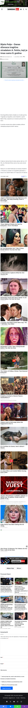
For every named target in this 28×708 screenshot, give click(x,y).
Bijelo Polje (11, 568)
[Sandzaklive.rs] (13, 9)
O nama (17, 697)
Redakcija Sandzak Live (7, 56)
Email (2, 663)
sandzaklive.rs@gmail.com (9, 697)
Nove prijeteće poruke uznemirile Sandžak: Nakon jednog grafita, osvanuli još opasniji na (21, 607)
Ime (2, 657)
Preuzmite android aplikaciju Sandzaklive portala (14, 556)
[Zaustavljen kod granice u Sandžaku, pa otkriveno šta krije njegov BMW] (21, 616)
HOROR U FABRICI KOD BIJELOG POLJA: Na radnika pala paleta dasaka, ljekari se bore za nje (7, 624)
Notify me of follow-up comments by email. (12, 681)
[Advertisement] (14, 26)
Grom (19, 568)
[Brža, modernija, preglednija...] (14, 560)
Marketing (23, 697)
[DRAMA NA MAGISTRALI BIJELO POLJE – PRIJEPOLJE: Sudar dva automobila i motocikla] (7, 599)
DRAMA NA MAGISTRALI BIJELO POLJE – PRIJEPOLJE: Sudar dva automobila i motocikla (7, 607)
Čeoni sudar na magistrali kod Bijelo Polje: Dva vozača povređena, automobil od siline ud (21, 589)
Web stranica (4, 670)
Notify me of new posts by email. (9, 684)
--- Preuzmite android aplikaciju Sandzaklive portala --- (14, 80)
